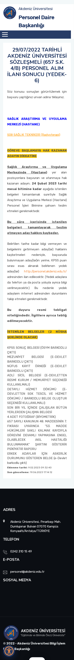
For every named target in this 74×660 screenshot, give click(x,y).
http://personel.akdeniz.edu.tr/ (45, 271)
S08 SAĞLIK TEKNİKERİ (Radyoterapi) (33, 135)
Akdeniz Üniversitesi (35, 9)
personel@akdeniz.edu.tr (27, 571)
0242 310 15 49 (21, 551)
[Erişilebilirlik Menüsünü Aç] (9, 651)
